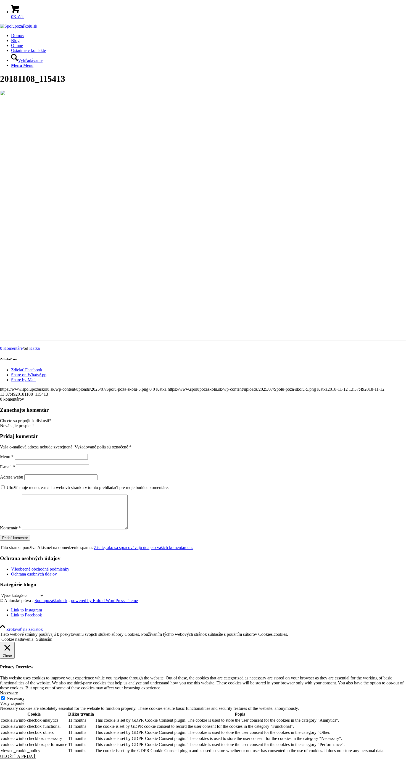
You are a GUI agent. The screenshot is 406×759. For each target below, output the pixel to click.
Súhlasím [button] (44, 639)
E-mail (7, 466)
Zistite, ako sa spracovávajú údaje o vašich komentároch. (143, 547)
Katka (34, 348)
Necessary (16, 698)
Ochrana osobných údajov (34, 574)
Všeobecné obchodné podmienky (40, 569)
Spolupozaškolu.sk (51, 600)
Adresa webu (11, 477)
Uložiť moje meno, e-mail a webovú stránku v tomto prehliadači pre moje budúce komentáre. (88, 487)
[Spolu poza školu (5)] (18, 26)
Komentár (10, 528)
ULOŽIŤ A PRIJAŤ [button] (18, 756)
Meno (7, 456)
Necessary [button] (9, 692)
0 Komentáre (11, 348)
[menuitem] (208, 35)
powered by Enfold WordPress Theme (104, 600)
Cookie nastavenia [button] (17, 639)
